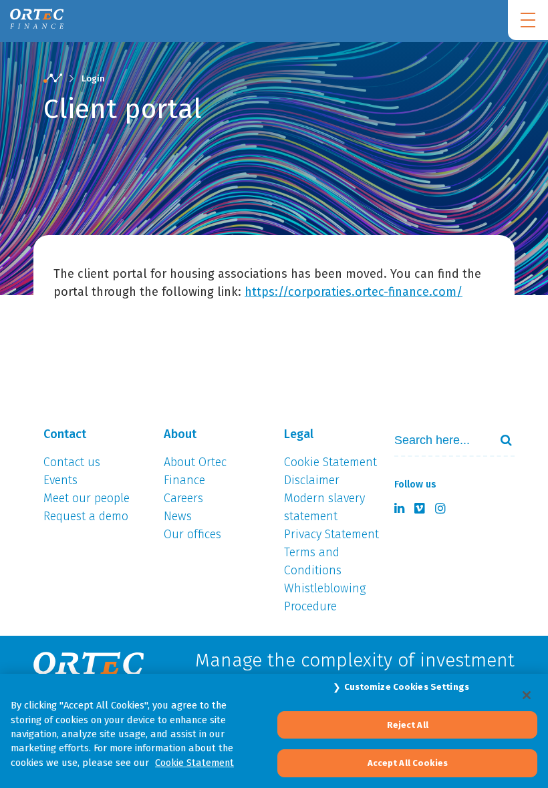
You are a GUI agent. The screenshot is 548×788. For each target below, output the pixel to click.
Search (501, 440)
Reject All (407, 725)
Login (93, 78)
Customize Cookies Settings (406, 687)
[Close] (526, 695)
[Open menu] (528, 20)
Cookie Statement (194, 763)
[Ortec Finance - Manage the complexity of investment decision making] (52, 78)
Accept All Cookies (408, 763)
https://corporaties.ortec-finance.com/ (353, 291)
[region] (274, 731)
